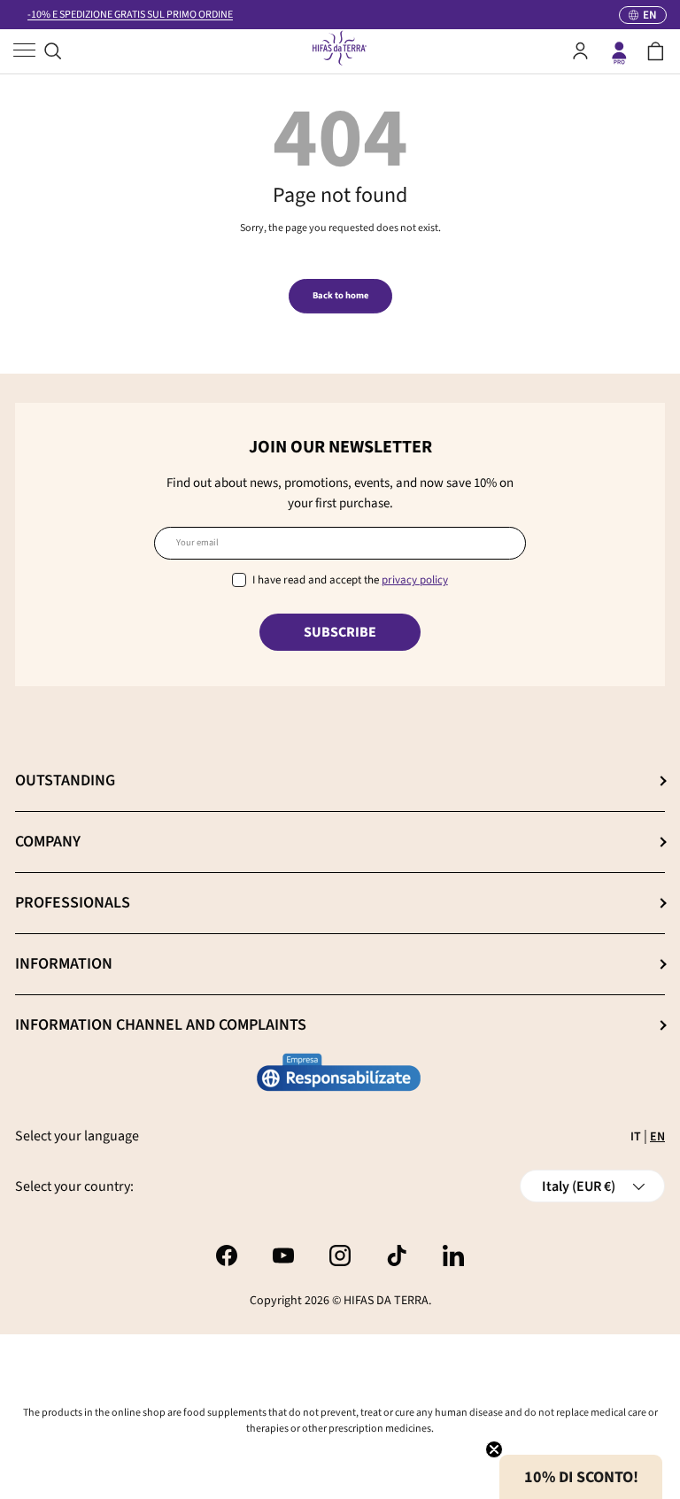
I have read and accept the (350, 580)
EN (657, 1137)
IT (635, 1137)
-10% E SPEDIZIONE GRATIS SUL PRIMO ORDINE (130, 14)
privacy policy (415, 580)
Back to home (340, 295)
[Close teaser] (494, 1449)
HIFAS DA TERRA (386, 1301)
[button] (655, 51)
